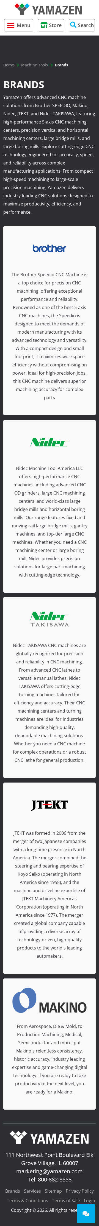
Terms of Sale (66, 1201)
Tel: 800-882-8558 (50, 1179)
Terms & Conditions (27, 1201)
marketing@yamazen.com (49, 1171)
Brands (12, 1191)
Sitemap (53, 1191)
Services (32, 1191)
